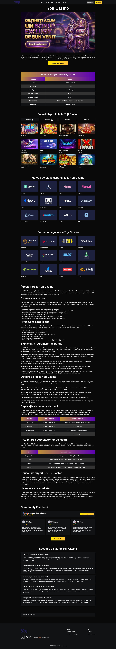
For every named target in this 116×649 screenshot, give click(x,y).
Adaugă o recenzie (86, 514)
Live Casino (48, 119)
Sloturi (85, 119)
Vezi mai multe (58, 538)
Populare (28, 119)
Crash (66, 119)
